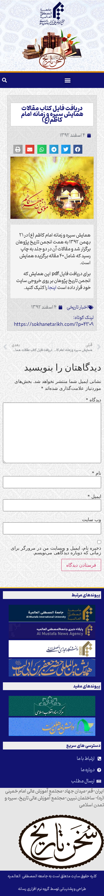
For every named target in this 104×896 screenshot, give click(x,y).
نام (96, 473)
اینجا (52, 288)
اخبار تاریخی (77, 307)
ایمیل (94, 496)
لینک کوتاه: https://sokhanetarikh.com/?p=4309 (54, 321)
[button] (68, 80)
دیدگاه (93, 399)
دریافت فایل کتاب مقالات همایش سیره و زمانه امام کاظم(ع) (52, 114)
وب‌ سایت (91, 519)
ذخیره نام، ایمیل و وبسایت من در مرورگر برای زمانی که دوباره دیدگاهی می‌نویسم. (56, 550)
